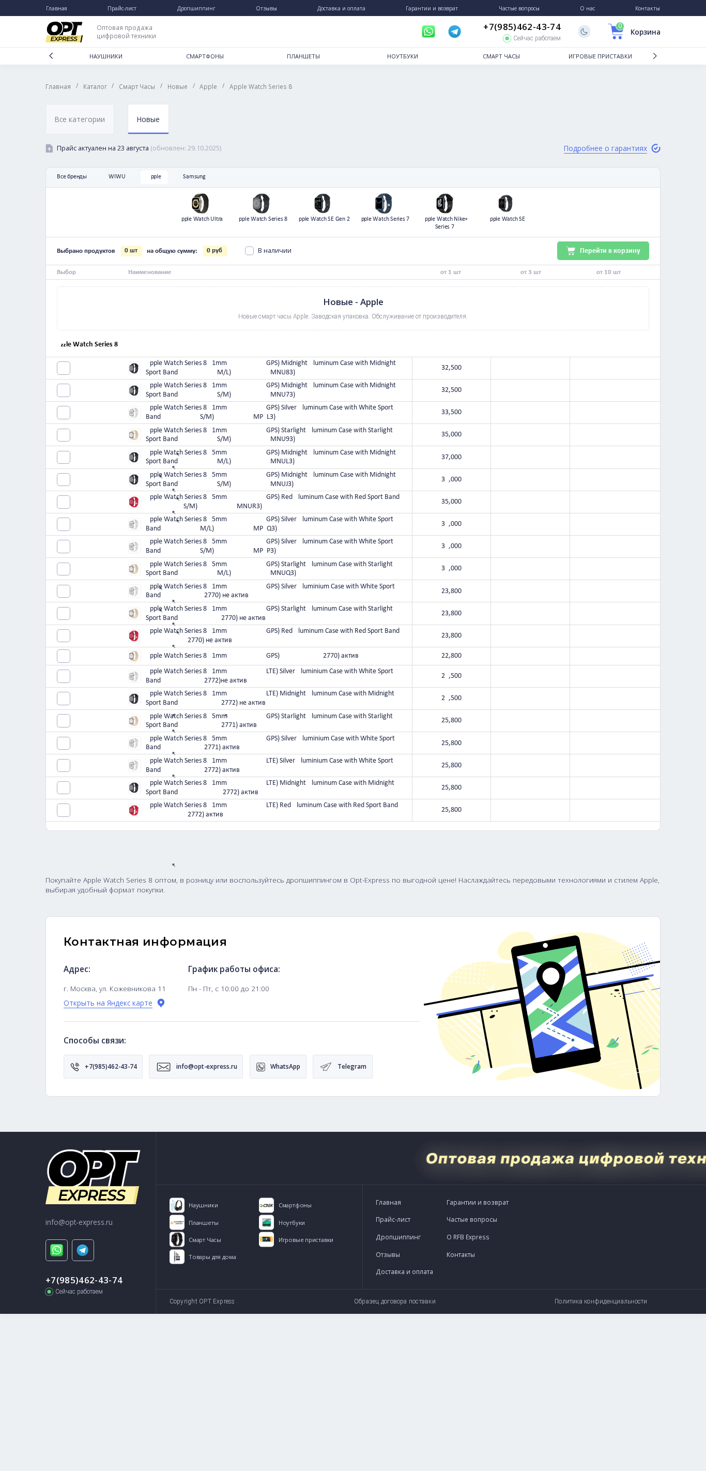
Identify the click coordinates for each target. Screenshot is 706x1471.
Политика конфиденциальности (601, 1301)
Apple (154, 177)
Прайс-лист (393, 1219)
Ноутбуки (402, 56)
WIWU (117, 177)
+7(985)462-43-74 (521, 27)
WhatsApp (284, 1066)
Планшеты (303, 56)
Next (655, 56)
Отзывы (388, 1254)
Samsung (194, 177)
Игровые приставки (600, 56)
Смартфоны (205, 56)
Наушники (105, 56)
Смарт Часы (501, 56)
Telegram (351, 1066)
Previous (51, 56)
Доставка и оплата (404, 1271)
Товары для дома (212, 1257)
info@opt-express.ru (206, 1066)
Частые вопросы (472, 1219)
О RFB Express (468, 1237)
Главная (388, 1202)
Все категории (80, 119)
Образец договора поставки (395, 1301)
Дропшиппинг (398, 1237)
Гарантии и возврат (478, 1202)
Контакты (461, 1254)
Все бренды (72, 177)
